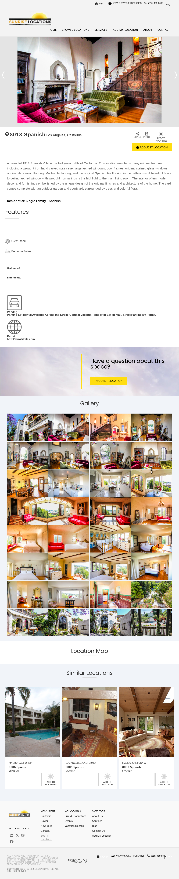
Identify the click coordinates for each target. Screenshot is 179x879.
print (146, 137)
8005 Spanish (75, 767)
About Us (97, 816)
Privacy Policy (76, 860)
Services (97, 820)
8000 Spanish (131, 767)
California (46, 816)
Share (138, 137)
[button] (3, 75)
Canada (45, 830)
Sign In (102, 3)
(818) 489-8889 (155, 3)
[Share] (137, 133)
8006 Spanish (18, 767)
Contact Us (98, 830)
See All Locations (46, 837)
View (116, 3)
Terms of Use (79, 862)
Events (69, 820)
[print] (146, 133)
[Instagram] (22, 835)
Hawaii (44, 820)
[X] (17, 835)
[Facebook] (11, 842)
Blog (168, 4)
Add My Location (101, 835)
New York (46, 825)
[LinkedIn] (11, 835)
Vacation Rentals (74, 825)
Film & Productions (75, 816)
